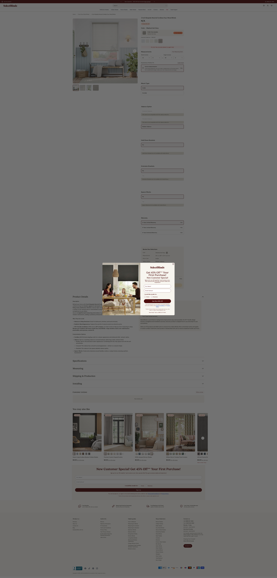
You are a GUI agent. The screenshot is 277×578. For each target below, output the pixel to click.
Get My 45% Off (157, 301)
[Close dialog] (173, 264)
